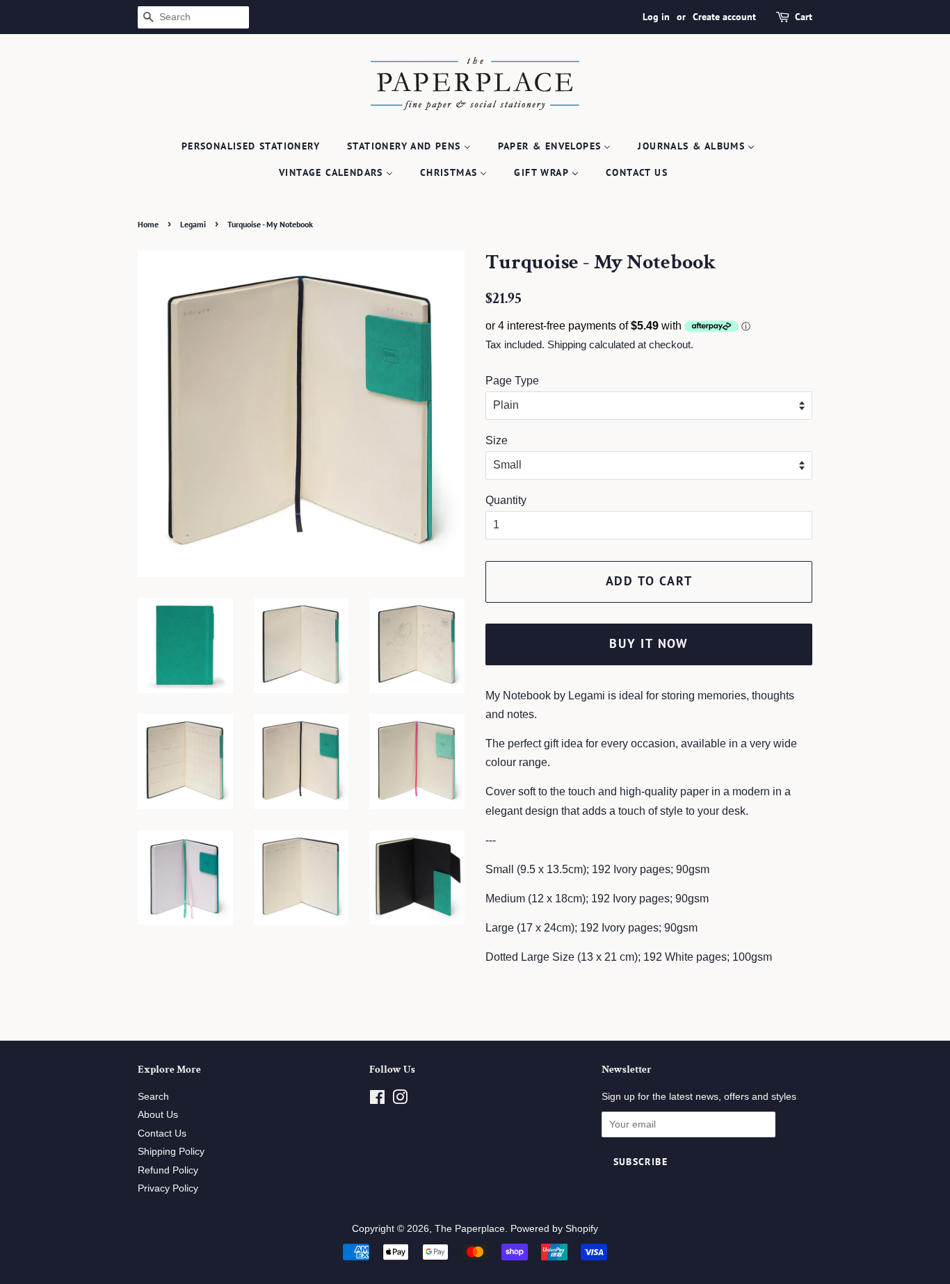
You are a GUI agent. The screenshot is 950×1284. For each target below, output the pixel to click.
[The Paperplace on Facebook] (377, 1100)
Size (496, 440)
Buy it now (649, 643)
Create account (724, 16)
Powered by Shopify (554, 1229)
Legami (193, 224)
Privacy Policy (168, 1188)
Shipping (566, 344)
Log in (656, 16)
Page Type (512, 381)
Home (148, 224)
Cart (803, 16)
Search (153, 1096)
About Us (158, 1115)
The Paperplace (470, 1229)
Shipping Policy (171, 1151)
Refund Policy (168, 1170)
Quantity (505, 500)
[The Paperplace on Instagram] (400, 1100)
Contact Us (162, 1133)
